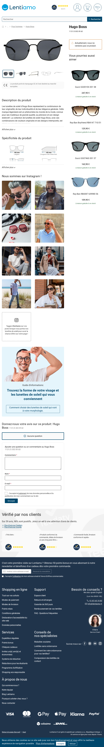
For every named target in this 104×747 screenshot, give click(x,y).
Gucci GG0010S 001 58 (85, 87)
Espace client (40, 595)
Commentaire (11, 455)
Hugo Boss (30, 26)
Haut (24, 732)
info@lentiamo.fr (95, 604)
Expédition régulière (10, 638)
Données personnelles (11, 625)
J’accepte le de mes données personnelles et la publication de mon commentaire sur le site (29, 494)
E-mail (8, 483)
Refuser (73, 743)
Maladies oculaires (42, 641)
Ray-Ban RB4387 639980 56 (85, 194)
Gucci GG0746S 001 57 (85, 158)
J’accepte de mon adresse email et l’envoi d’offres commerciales (33, 576)
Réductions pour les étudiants (15, 663)
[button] (8, 73)
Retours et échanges (43, 600)
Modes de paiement (10, 600)
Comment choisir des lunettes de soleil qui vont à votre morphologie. (33, 409)
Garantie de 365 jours (43, 604)
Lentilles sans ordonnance (45, 646)
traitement (22, 493)
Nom (7, 474)
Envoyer (11, 500)
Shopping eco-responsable (13, 672)
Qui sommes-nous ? (10, 685)
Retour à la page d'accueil (11, 732)
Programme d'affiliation (12, 667)
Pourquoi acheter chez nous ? (14, 698)
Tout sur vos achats (10, 595)
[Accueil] (3, 26)
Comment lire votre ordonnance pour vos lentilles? (47, 652)
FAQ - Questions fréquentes (46, 613)
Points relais (7, 608)
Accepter (60, 743)
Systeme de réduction (11, 659)
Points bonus (7, 642)
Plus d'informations (45, 743)
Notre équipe (7, 689)
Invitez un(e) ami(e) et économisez (11, 653)
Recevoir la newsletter (41, 571)
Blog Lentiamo (8, 694)
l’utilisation (16, 576)
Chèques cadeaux (9, 647)
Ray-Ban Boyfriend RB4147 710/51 (85, 123)
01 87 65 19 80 (96, 600)
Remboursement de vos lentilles (48, 608)
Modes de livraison (10, 604)
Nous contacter (8, 703)
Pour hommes (16, 26)
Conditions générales (11, 613)
